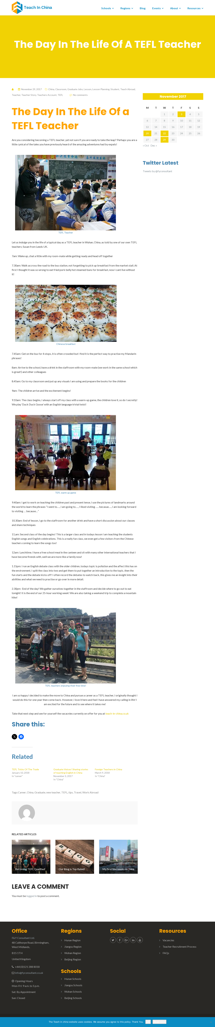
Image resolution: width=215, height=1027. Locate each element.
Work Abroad (90, 792)
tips (71, 792)
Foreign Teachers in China (108, 769)
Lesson (87, 89)
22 (164, 133)
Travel (77, 792)
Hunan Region (72, 940)
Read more (159, 1021)
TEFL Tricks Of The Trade (25, 769)
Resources (194, 8)
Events (156, 8)
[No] (210, 1022)
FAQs (166, 953)
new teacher (53, 792)
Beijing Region (72, 959)
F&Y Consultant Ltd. (23, 937)
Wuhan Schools (73, 991)
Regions (125, 8)
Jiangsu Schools (73, 985)
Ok (148, 1021)
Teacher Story (28, 94)
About (174, 8)
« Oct (146, 145)
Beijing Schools (73, 997)
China (51, 89)
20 (147, 133)
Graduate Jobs (75, 89)
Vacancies (168, 940)
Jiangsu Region (72, 946)
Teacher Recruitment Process (179, 946)
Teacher (16, 94)
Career (22, 792)
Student (115, 89)
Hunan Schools (72, 978)
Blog (142, 8)
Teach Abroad (127, 89)
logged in (31, 895)
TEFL (60, 94)
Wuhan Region (72, 953)
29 (164, 139)
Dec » (153, 145)
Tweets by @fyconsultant (157, 171)
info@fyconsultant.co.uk (29, 972)
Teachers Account (47, 94)
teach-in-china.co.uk (117, 713)
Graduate (39, 792)
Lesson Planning (101, 89)
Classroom (60, 89)
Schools (106, 8)
